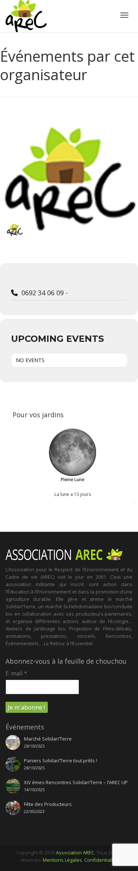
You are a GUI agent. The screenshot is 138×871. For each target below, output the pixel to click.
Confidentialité (100, 860)
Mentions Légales (62, 860)
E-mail (16, 673)
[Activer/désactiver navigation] (124, 15)
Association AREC (75, 852)
